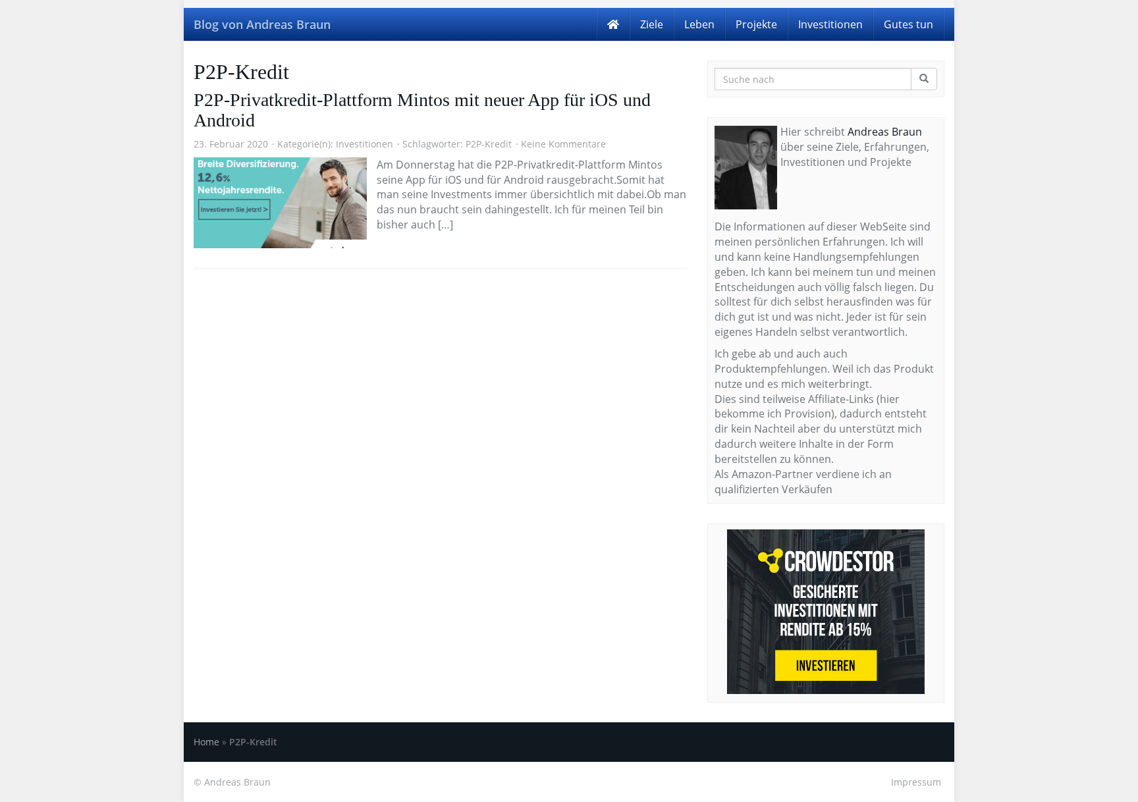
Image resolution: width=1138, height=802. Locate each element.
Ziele (651, 24)
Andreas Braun (885, 131)
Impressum (916, 782)
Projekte (756, 24)
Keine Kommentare (563, 144)
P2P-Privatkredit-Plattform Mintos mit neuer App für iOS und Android (422, 110)
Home (206, 741)
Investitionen (830, 24)
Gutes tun (908, 24)
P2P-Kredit (489, 144)
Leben (699, 24)
